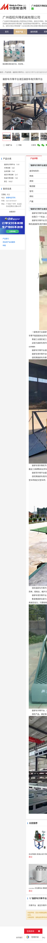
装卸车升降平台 (18, 72)
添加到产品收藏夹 (9, 242)
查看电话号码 (10, 198)
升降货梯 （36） (10, 168)
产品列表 (8, 72)
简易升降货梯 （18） (11, 178)
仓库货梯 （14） (10, 171)
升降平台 (32, 905)
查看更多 (12, 212)
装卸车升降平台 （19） (12, 164)
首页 (1, 72)
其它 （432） (8, 181)
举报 (20, 145)
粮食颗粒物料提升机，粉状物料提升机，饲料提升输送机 (22, 64)
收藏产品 (8, 145)
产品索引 (6, 239)
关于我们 (19, 937)
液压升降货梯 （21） (11, 175)
